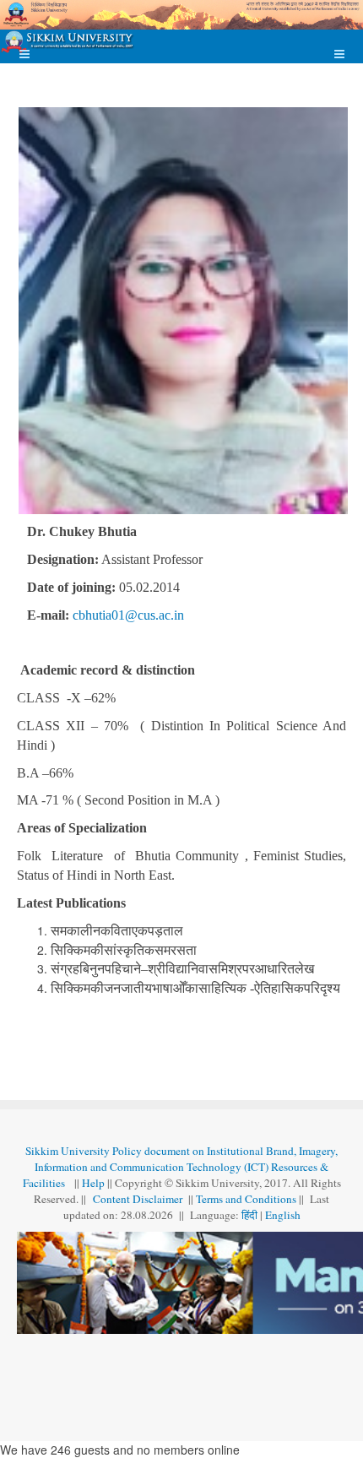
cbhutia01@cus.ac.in (128, 615)
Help (93, 1182)
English (283, 1214)
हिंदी (250, 1214)
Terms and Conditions (246, 1198)
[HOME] (68, 41)
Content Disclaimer (139, 1198)
